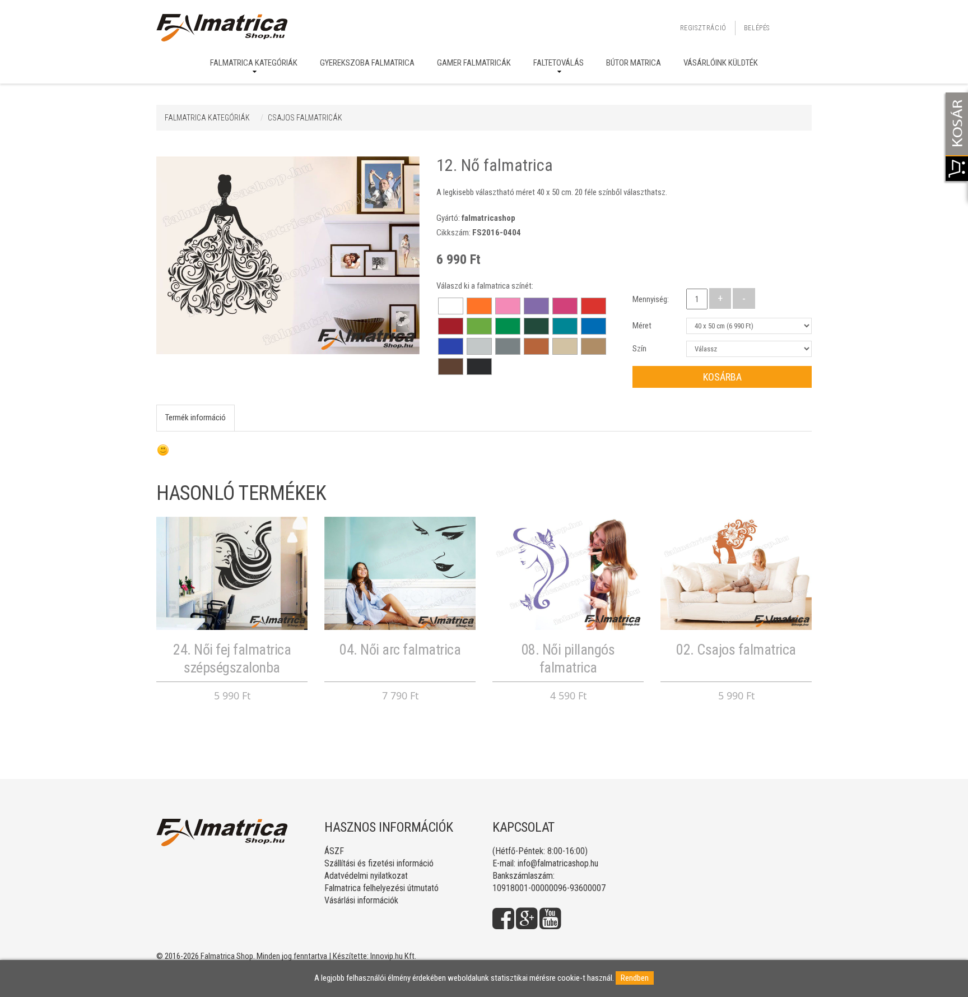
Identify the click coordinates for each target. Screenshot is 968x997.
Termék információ (195, 417)
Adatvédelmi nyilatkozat (366, 875)
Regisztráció (703, 28)
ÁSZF (334, 851)
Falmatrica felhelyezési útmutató (381, 888)
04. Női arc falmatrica (399, 649)
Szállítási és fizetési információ (379, 863)
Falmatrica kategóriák (253, 63)
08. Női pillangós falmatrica (568, 658)
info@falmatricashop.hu (558, 863)
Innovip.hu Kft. (393, 956)
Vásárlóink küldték (720, 63)
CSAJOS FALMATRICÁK (305, 117)
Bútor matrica (633, 63)
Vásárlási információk (361, 900)
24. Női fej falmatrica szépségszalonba (232, 658)
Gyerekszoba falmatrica (367, 63)
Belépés (757, 28)
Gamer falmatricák (474, 63)
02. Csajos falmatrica (736, 649)
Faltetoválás (558, 63)
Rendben (635, 978)
